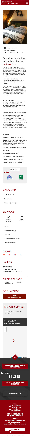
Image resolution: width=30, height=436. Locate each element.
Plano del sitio (10, 435)
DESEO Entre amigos (10, 50)
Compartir (19, 169)
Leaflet (11, 357)
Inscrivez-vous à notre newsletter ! (15, 366)
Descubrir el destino (12, 48)
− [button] (5, 330)
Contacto (15, 429)
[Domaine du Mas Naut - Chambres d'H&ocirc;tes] (13, 340)
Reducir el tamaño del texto (13, 169)
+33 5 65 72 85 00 (16, 422)
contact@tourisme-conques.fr (15, 424)
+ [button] (5, 328)
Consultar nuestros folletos (15, 383)
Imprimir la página (16, 169)
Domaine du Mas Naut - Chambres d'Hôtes (15, 53)
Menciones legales (18, 435)
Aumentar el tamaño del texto (11, 169)
